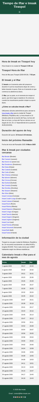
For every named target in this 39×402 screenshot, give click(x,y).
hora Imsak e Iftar (7, 113)
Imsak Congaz (7, 212)
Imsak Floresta (7, 225)
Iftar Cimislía (6, 185)
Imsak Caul (6, 222)
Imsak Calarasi (7, 201)
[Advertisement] (19, 34)
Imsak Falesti (6, 233)
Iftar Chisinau (6, 175)
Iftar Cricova (6, 180)
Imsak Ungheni (7, 219)
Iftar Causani (6, 159)
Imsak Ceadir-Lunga (9, 198)
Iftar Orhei (5, 193)
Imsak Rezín (6, 204)
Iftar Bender (6, 156)
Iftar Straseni (6, 191)
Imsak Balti (6, 230)
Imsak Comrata (7, 196)
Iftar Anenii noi (7, 162)
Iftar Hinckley (6, 188)
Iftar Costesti (6, 169)
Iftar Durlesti (6, 183)
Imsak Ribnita (6, 206)
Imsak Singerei (7, 217)
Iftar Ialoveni (6, 177)
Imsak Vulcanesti (8, 227)
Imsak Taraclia (7, 214)
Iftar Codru (5, 172)
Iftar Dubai (5, 167)
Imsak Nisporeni (7, 209)
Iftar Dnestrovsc (7, 164)
